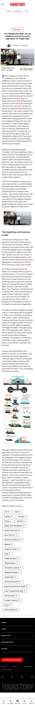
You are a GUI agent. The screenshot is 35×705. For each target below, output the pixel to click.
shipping (24, 98)
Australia (20, 521)
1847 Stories (25, 45)
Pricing (6, 521)
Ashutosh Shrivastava (11, 582)
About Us (4, 666)
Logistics (5, 488)
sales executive (9, 596)
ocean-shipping (9, 610)
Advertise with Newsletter (12, 660)
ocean (6, 605)
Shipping (7, 544)
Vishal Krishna (15, 45)
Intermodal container (11, 568)
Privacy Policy (28, 666)
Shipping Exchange (10, 572)
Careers (15, 666)
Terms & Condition (6, 669)
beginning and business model (14, 586)
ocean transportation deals (13, 591)
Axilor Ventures (9, 535)
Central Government (11, 530)
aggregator (18, 106)
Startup (16, 29)
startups (21, 516)
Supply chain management (13, 526)
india (16, 512)
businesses (21, 262)
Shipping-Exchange (15, 506)
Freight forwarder (10, 549)
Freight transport (10, 558)
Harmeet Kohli (9, 577)
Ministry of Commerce (12, 540)
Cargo (6, 554)
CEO (5, 512)
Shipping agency (10, 563)
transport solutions (11, 600)
